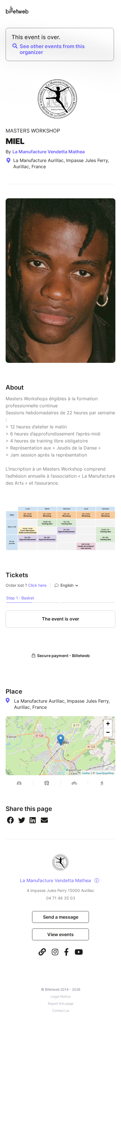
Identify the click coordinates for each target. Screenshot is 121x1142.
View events (60, 934)
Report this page (60, 1003)
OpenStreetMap (105, 773)
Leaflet (86, 773)
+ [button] (108, 723)
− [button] (108, 732)
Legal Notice (61, 996)
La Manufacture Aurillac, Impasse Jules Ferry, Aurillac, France (62, 704)
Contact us (60, 1010)
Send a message (60, 917)
